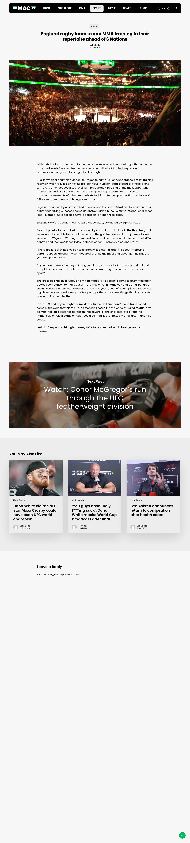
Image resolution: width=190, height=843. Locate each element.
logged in (54, 574)
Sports (94, 26)
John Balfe (95, 45)
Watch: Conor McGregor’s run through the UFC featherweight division (95, 395)
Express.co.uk (131, 222)
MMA (15, 500)
